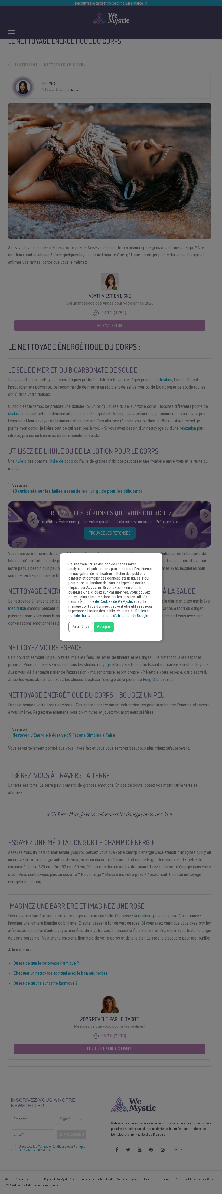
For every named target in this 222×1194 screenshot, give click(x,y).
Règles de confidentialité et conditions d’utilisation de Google (109, 613)
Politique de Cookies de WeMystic (106, 601)
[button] (80, 627)
